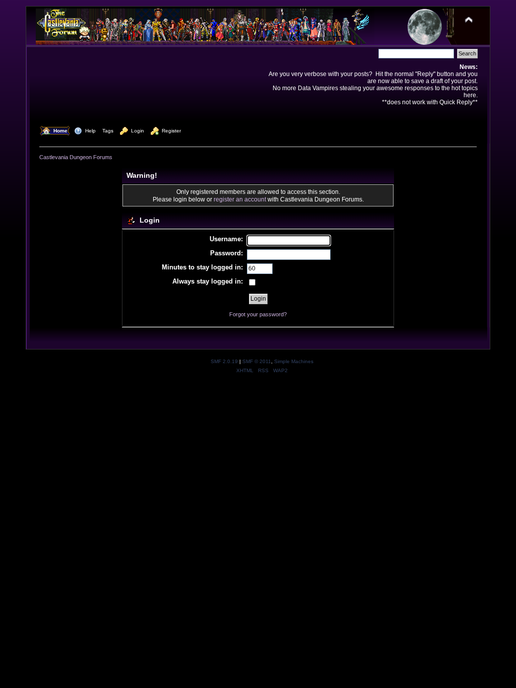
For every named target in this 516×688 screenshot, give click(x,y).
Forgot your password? (258, 314)
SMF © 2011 (256, 361)
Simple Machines (293, 361)
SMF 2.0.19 (224, 361)
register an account (240, 199)
